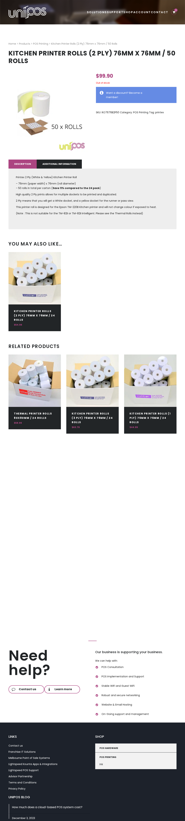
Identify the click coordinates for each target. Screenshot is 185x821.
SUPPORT (115, 12)
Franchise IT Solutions (22, 752)
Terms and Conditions (22, 782)
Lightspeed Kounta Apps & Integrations (32, 764)
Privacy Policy (16, 788)
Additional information (59, 164)
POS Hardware (109, 748)
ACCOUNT (142, 12)
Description (22, 164)
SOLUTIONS (97, 12)
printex (159, 112)
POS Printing (140, 112)
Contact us (15, 745)
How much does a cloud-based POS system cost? (47, 807)
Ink (101, 764)
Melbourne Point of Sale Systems (29, 758)
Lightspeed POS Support (23, 770)
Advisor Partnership (20, 776)
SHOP (128, 12)
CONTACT (159, 12)
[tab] (22, 164)
